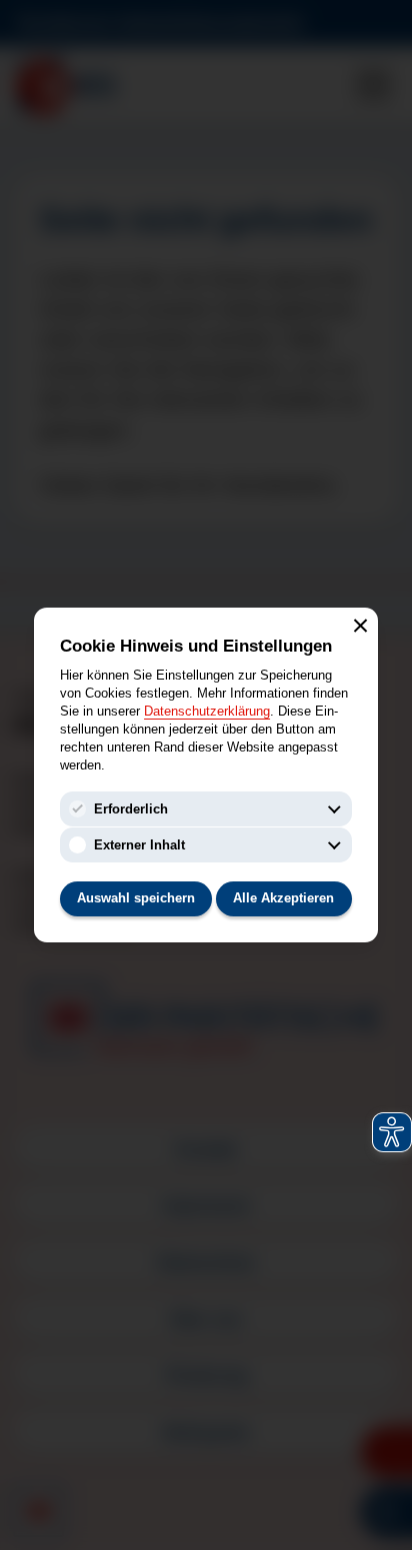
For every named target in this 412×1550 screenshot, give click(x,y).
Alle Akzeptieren (283, 897)
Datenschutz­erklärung (207, 711)
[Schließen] (360, 625)
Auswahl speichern (136, 897)
